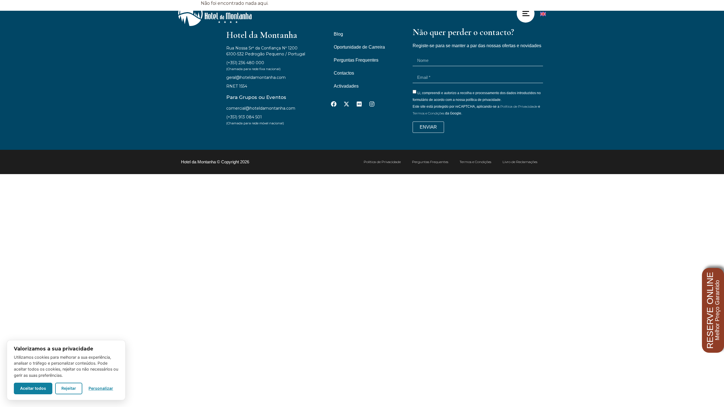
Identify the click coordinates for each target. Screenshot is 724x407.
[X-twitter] (346, 104)
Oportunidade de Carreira (359, 47)
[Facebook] (333, 104)
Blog (338, 34)
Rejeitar (68, 388)
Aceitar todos (33, 388)
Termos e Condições (428, 113)
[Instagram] (372, 104)
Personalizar (101, 388)
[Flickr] (359, 104)
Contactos (344, 73)
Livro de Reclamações (520, 162)
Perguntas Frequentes (356, 60)
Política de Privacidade (518, 106)
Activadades (346, 86)
